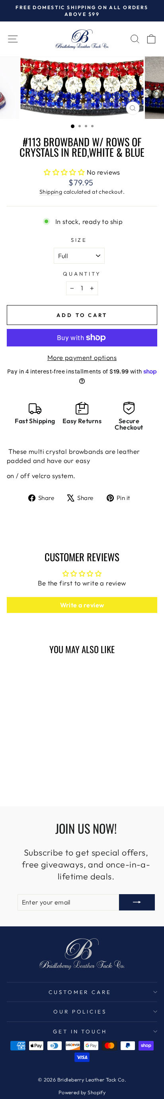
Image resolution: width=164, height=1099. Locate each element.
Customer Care (80, 992)
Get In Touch (80, 1031)
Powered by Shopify (82, 1092)
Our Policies (80, 1011)
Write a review (82, 605)
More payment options (82, 357)
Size (79, 240)
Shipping (50, 191)
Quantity (82, 273)
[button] (64, 172)
